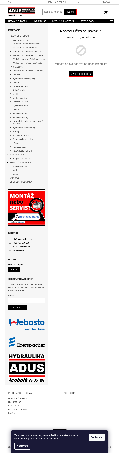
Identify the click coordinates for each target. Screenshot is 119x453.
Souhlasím (96, 437)
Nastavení (22, 446)
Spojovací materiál (21, 158)
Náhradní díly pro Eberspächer (27, 51)
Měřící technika (20, 98)
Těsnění (16, 143)
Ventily (16, 94)
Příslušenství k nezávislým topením (29, 59)
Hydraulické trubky (21, 86)
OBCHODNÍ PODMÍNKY (21, 182)
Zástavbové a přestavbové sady (27, 63)
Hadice (16, 82)
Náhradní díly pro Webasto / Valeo (28, 55)
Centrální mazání (20, 102)
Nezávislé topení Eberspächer (26, 43)
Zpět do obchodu (81, 74)
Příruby (16, 131)
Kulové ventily (19, 90)
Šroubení (17, 75)
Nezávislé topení (16, 264)
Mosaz (16, 174)
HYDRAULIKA (16, 67)
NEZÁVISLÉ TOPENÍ (56, 2)
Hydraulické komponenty (24, 127)
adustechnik (18, 251)
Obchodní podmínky (17, 409)
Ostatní (16, 109)
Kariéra (11, 413)
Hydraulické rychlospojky (24, 78)
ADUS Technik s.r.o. (22, 247)
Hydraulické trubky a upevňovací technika (28, 122)
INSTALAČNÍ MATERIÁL (21, 162)
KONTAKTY (13, 406)
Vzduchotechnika (20, 113)
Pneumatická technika (23, 139)
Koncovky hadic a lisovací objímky (28, 71)
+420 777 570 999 (21, 243)
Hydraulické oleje (20, 105)
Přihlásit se (17, 308)
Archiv (14, 270)
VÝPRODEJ (15, 178)
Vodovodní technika (22, 135)
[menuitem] (17, 21)
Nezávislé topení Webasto (25, 47)
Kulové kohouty (20, 166)
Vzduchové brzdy (20, 117)
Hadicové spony (20, 147)
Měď (15, 170)
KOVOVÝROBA (17, 155)
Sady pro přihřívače (22, 40)
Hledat (70, 12)
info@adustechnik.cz (22, 239)
